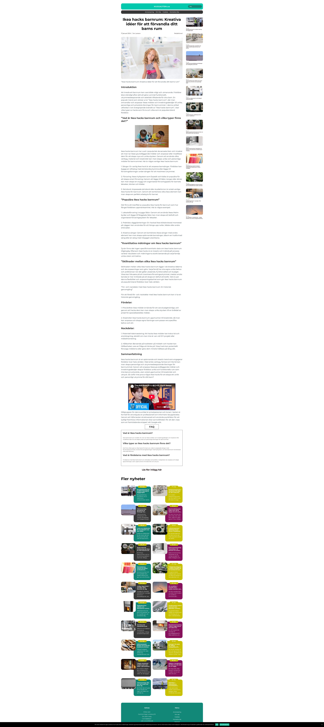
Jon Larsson (137, 33)
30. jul (174, 506)
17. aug (174, 486)
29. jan (174, 641)
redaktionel (178, 33)
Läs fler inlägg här (152, 469)
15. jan (142, 660)
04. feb (142, 641)
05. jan (174, 660)
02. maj (142, 583)
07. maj (174, 564)
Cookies (165, 12)
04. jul (142, 544)
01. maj (174, 583)
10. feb (174, 622)
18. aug (142, 486)
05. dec (174, 679)
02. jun (142, 564)
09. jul (142, 525)
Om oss (158, 12)
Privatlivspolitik (224, 724)
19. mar (142, 622)
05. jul (174, 525)
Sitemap (177, 722)
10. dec (142, 679)
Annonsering (149, 12)
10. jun (174, 544)
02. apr (142, 602)
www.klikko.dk (148, 721)
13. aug (142, 506)
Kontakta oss (174, 12)
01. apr (174, 602)
